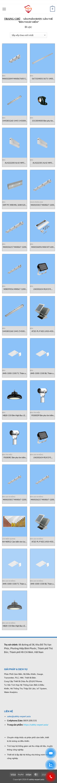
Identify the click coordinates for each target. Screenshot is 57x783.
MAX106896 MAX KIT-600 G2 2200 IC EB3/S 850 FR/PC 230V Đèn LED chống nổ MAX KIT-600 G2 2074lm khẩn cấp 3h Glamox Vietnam (42, 247)
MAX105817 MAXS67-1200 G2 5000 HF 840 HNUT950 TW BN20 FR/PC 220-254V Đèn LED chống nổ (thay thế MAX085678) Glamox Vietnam (42, 205)
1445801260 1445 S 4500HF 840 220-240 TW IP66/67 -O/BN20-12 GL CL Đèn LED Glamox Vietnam (14, 121)
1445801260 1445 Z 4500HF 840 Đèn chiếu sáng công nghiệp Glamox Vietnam (14, 331)
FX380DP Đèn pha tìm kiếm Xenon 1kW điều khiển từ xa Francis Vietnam (42, 415)
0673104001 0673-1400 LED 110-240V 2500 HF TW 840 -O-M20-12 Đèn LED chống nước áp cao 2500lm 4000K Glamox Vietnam (42, 79)
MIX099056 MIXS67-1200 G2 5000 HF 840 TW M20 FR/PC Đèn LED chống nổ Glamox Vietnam (15, 289)
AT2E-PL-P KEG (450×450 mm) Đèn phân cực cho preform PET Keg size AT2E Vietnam (42, 331)
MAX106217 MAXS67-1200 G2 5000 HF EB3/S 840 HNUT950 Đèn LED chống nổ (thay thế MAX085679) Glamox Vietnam (14, 247)
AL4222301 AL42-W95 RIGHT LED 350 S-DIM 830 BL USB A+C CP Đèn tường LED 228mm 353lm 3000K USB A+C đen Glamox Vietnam (42, 163)
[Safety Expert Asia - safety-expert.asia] (28, 9)
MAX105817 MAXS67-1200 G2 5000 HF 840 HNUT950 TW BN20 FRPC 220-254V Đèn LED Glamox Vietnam (14, 499)
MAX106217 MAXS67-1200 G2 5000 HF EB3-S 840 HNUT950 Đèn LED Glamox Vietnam (42, 499)
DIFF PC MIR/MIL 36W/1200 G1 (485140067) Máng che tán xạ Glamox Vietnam (14, 205)
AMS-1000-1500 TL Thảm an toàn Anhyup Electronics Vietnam (15, 373)
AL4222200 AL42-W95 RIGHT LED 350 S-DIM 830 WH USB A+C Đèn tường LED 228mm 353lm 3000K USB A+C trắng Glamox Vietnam (15, 163)
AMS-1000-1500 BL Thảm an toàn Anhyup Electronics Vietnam (42, 373)
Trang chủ (12, 18)
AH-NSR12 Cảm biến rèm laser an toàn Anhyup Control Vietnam (14, 542)
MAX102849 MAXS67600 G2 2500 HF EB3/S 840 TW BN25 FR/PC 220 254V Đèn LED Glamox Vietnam (14, 79)
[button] (4, 9)
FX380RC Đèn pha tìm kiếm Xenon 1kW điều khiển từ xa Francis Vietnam (14, 457)
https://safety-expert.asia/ (36, 726)
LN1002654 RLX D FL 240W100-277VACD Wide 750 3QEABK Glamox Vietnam (42, 289)
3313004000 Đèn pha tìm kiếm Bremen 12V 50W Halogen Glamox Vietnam (42, 121)
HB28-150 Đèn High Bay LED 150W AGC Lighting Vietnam (15, 415)
